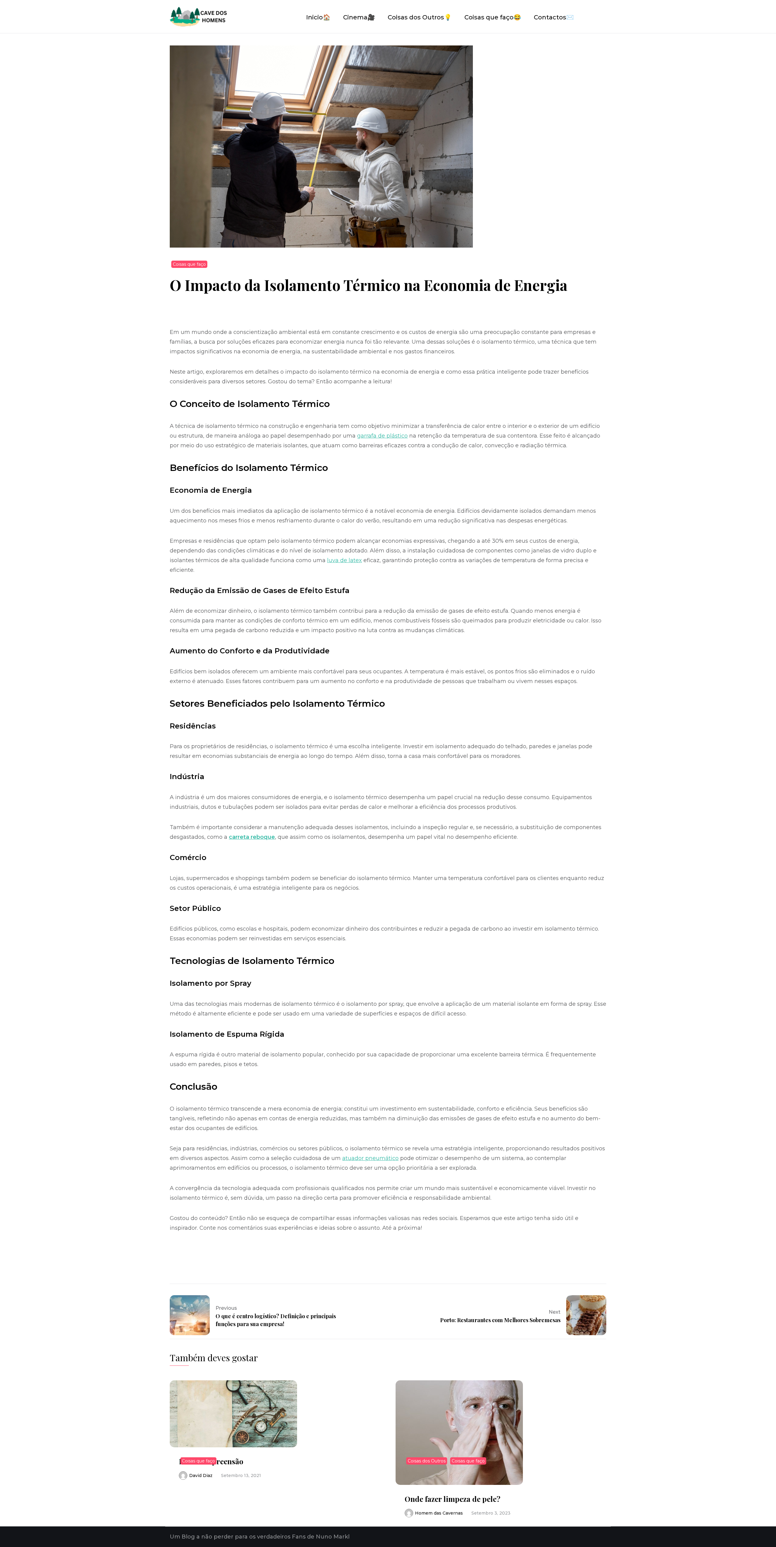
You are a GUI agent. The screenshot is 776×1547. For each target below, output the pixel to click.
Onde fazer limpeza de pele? (452, 1499)
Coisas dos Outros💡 (420, 17)
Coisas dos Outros (427, 1461)
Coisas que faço (189, 264)
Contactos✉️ (554, 17)
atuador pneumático (370, 1158)
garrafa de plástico (382, 435)
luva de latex (344, 560)
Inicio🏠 (318, 17)
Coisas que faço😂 (492, 17)
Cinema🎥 (359, 17)
